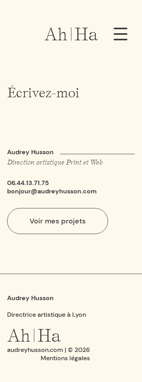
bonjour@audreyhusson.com (52, 191)
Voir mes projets (58, 221)
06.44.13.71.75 (28, 183)
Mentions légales (65, 358)
